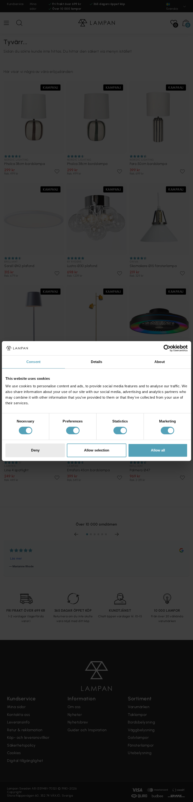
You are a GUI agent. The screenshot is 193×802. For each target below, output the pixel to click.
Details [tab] (96, 362)
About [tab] (159, 362)
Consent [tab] (33, 362)
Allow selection (96, 450)
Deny (35, 450)
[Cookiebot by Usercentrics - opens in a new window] (167, 348)
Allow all (158, 450)
